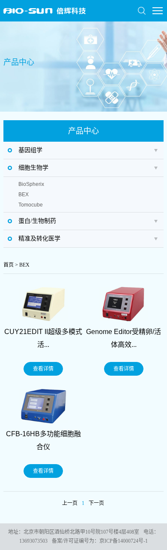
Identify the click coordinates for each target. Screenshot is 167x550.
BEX (23, 194)
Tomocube (30, 205)
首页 (8, 265)
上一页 (70, 503)
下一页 (96, 503)
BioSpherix (31, 184)
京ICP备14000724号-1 (123, 541)
